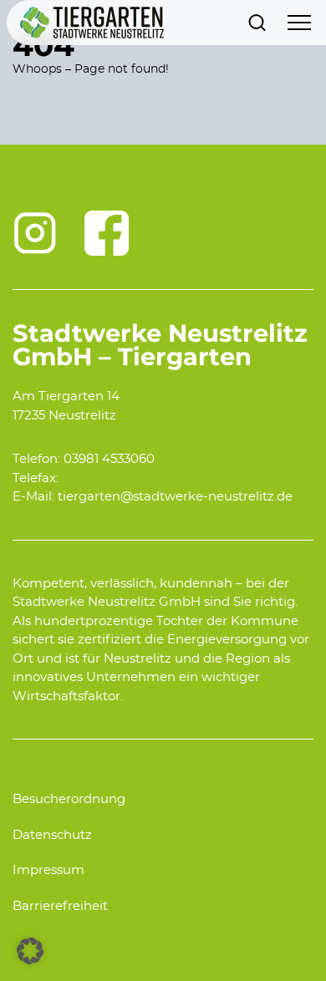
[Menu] (299, 22)
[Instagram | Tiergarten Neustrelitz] (35, 233)
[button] (30, 951)
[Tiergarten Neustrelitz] (92, 22)
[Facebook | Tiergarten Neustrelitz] (107, 233)
